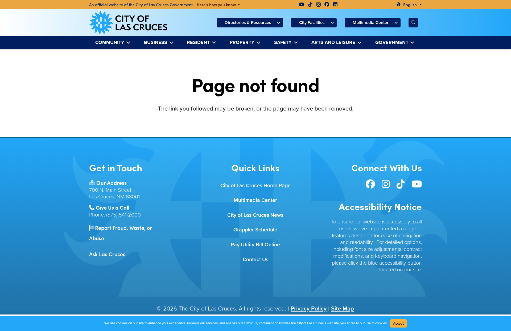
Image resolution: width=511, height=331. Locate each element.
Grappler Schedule (255, 230)
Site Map (342, 308)
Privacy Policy (309, 308)
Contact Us (255, 259)
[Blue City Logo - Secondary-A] (128, 23)
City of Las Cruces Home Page (255, 185)
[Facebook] (326, 4)
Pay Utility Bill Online (255, 244)
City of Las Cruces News (255, 215)
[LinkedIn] (335, 4)
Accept (398, 323)
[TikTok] (310, 4)
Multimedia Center (255, 200)
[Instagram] (318, 4)
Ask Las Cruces (107, 254)
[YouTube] (301, 4)
